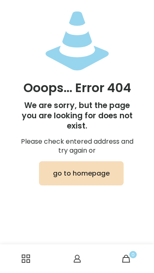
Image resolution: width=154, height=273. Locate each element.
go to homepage (81, 173)
